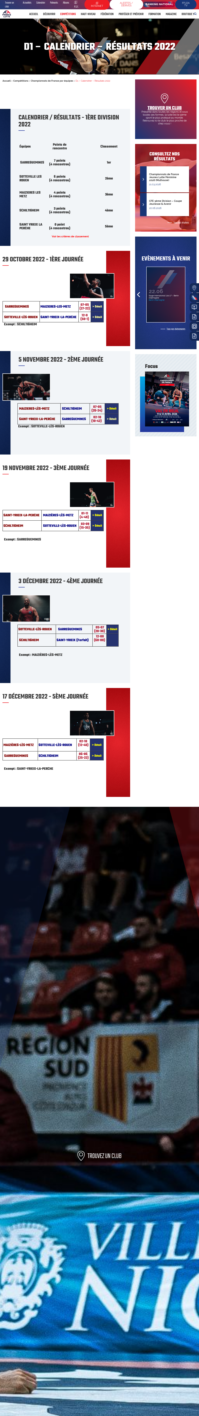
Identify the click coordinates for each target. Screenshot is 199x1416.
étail (114, 629)
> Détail (97, 306)
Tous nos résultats (181, 222)
